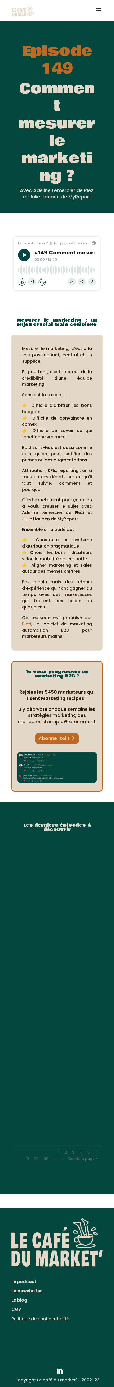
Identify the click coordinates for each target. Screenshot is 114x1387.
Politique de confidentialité (40, 1319)
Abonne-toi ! (53, 738)
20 (36, 1158)
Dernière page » (82, 1158)
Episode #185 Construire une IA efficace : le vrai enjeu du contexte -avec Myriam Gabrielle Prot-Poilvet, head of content (56, 1015)
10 (27, 1158)
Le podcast (23, 1282)
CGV (16, 1309)
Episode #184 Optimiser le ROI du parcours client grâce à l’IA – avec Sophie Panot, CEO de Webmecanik (56, 1117)
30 (46, 1158)
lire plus (28, 926)
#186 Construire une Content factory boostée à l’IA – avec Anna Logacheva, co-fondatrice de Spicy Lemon (56, 913)
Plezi (26, 624)
